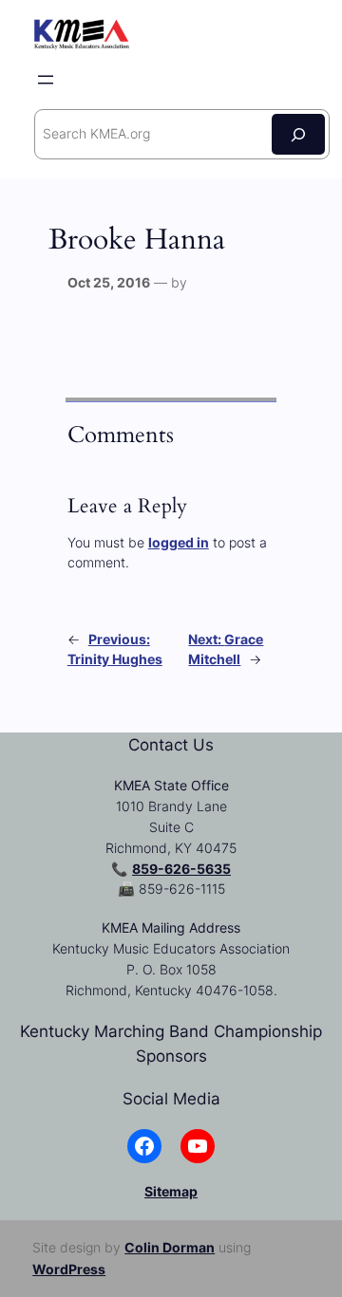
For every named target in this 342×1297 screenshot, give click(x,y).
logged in (178, 542)
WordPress (68, 1269)
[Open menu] (45, 79)
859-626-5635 (181, 869)
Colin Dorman (169, 1247)
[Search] (298, 134)
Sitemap (171, 1191)
